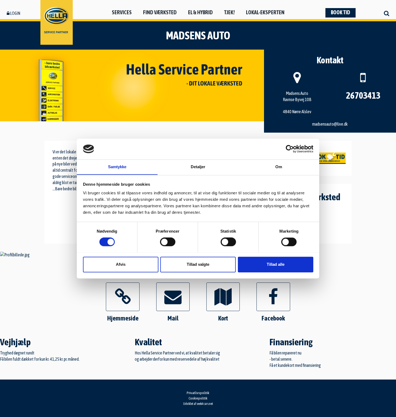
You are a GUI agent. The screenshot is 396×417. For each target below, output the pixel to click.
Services (122, 12)
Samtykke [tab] (117, 166)
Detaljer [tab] (198, 166)
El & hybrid (200, 12)
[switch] (167, 241)
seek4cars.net (205, 404)
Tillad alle (275, 264)
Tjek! (229, 12)
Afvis (121, 264)
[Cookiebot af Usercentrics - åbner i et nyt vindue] (289, 149)
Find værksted (160, 12)
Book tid (340, 12)
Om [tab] (278, 166)
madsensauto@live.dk (330, 124)
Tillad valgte (198, 264)
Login (14, 13)
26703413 (363, 95)
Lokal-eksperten (265, 12)
